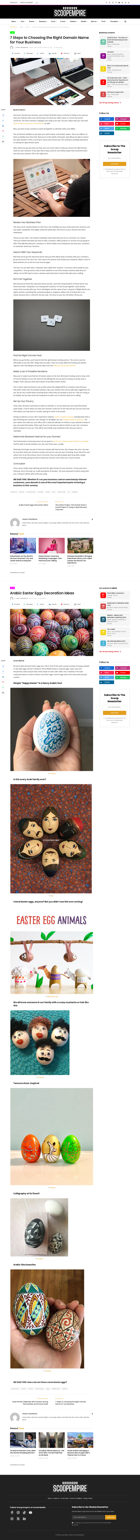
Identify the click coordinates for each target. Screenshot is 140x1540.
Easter (31, 1389)
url (68, 492)
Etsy (52, 895)
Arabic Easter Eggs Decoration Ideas (33, 505)
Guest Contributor (22, 47)
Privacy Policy (119, 171)
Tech (103, 21)
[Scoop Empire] (70, 12)
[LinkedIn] (3, 126)
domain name (31, 492)
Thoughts (114, 21)
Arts (22, 21)
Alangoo (52, 1187)
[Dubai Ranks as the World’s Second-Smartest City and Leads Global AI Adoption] (23, 545)
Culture (23, 1389)
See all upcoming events (110, 102)
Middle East (56, 1389)
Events (31, 21)
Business (42, 21)
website (74, 492)
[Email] (3, 141)
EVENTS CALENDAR (26, 2)
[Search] (125, 21)
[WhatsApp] (3, 136)
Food (53, 21)
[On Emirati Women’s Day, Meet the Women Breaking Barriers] (23, 1440)
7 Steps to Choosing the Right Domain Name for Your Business (70, 1403)
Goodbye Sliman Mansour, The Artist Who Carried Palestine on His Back (51, 1453)
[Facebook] (3, 115)
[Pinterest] (3, 131)
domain (21, 492)
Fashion (73, 21)
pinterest (40, 1258)
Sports (94, 21)
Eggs (48, 1389)
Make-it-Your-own (52, 996)
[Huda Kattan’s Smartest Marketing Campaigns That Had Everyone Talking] (52, 545)
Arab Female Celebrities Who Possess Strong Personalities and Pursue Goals (30, 1403)
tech (53, 492)
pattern (65, 1389)
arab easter (15, 1389)
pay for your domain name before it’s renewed (70, 441)
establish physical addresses (74, 420)
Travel (62, 21)
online (48, 492)
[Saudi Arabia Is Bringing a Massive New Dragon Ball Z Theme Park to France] (80, 1440)
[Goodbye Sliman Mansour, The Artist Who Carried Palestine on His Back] (52, 1440)
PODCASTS (13, 2)
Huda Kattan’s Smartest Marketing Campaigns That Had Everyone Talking (50, 558)
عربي (36, 2)
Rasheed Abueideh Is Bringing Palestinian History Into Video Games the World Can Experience (79, 559)
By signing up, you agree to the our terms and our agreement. (115, 171)
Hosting (40, 492)
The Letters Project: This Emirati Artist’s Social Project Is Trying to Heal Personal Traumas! (71, 507)
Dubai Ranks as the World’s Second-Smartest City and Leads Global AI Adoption (21, 558)
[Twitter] (3, 120)
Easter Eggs (40, 1389)
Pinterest (53, 773)
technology (61, 492)
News (14, 21)
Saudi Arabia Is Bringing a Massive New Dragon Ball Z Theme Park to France (78, 1453)
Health (83, 21)
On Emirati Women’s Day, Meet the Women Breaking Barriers (23, 1452)
